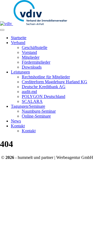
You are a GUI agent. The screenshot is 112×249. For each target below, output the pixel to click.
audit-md (29, 91)
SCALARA (32, 101)
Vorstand (29, 52)
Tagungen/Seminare (28, 106)
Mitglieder (30, 57)
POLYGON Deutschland (43, 96)
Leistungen (20, 72)
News (16, 121)
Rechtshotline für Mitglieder (46, 77)
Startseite (18, 37)
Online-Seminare (36, 116)
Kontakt (18, 126)
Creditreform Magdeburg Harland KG (54, 81)
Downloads (32, 67)
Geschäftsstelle (34, 47)
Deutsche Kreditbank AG (44, 86)
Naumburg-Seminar (39, 111)
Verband (18, 42)
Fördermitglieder (36, 62)
